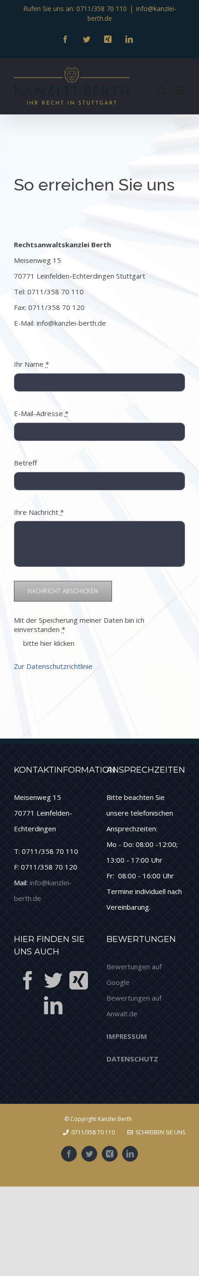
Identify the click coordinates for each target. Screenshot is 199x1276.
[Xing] (78, 980)
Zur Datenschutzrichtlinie (53, 666)
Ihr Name (31, 364)
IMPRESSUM (126, 1036)
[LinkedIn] (53, 1005)
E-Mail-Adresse (41, 413)
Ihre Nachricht (39, 512)
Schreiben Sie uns (159, 1132)
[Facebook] (28, 980)
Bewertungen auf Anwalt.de (134, 1005)
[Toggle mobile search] (161, 90)
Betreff (25, 462)
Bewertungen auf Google (134, 974)
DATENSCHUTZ (132, 1058)
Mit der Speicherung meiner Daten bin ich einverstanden (79, 624)
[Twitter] (53, 980)
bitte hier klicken (49, 643)
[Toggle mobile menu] (180, 90)
